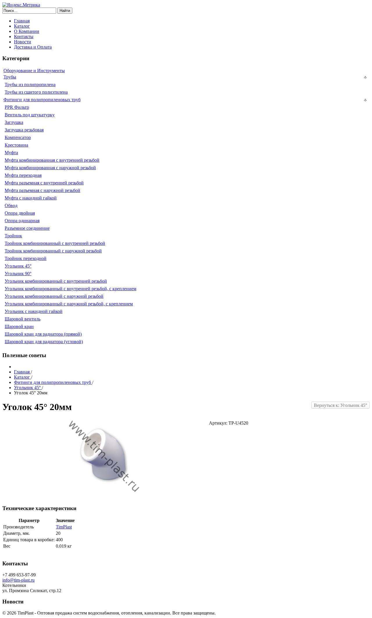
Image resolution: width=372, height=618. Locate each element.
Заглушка (14, 122)
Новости (22, 41)
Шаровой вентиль (22, 318)
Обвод (11, 205)
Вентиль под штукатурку (30, 114)
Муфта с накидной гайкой (31, 197)
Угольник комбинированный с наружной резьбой (54, 296)
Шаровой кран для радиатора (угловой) (44, 341)
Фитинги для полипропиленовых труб (42, 99)
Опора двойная (20, 213)
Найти (65, 10)
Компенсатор (18, 137)
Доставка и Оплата (33, 46)
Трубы (9, 76)
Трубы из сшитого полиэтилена (36, 92)
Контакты (23, 36)
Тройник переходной (25, 258)
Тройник (13, 235)
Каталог (22, 26)
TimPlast (64, 526)
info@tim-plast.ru (18, 580)
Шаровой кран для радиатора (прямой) (43, 334)
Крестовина (16, 145)
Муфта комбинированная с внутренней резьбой (52, 160)
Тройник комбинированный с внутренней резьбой (55, 243)
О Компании (26, 31)
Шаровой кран (19, 326)
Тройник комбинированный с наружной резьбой (53, 250)
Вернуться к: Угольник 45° (340, 405)
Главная (22, 20)
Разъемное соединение (27, 228)
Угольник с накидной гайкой (33, 311)
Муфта (11, 152)
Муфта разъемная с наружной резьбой (42, 190)
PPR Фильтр (17, 107)
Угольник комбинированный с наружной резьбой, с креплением (69, 303)
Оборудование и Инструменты (34, 70)
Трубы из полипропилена (30, 84)
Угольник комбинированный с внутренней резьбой (56, 281)
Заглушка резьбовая (24, 129)
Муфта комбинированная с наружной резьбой (50, 167)
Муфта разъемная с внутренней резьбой (44, 182)
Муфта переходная (23, 175)
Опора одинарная (22, 220)
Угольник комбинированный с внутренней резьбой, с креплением (70, 288)
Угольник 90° (18, 273)
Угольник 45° (18, 265)
